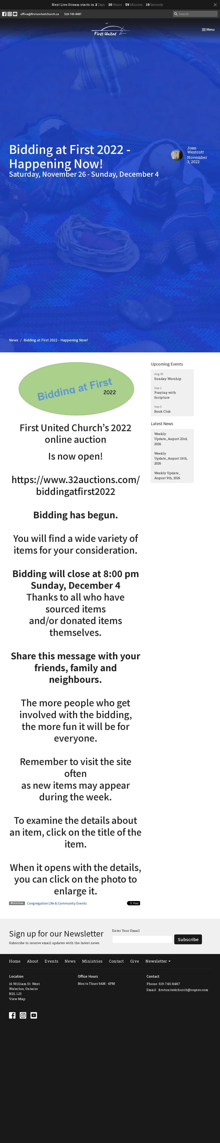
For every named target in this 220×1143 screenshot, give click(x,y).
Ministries (92, 961)
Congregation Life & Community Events (57, 903)
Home (14, 961)
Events (51, 961)
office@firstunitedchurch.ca (39, 14)
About (32, 961)
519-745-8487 (72, 14)
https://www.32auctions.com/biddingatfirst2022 (75, 484)
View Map (17, 999)
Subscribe (188, 939)
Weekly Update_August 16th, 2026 (171, 458)
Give (134, 961)
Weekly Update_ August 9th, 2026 (167, 475)
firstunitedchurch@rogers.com (183, 990)
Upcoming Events (167, 364)
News (13, 339)
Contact (116, 961)
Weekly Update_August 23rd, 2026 (171, 439)
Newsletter (156, 961)
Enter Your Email (126, 930)
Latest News (162, 423)
